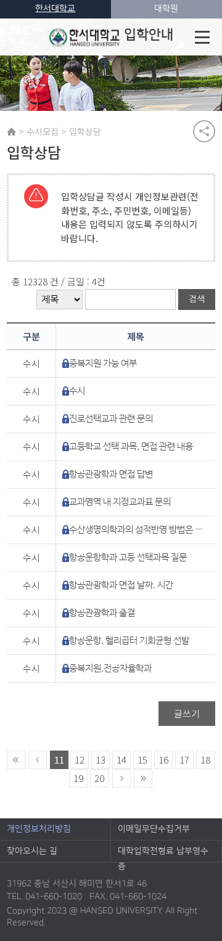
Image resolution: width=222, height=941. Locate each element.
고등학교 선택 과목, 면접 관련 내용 (131, 446)
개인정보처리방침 (39, 829)
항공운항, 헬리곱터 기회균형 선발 (129, 640)
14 (121, 759)
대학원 (166, 9)
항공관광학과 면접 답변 (111, 474)
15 (142, 759)
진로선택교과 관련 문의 (111, 418)
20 (99, 778)
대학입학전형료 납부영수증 (163, 854)
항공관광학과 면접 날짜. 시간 (121, 585)
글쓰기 (187, 713)
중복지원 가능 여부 (103, 363)
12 (79, 759)
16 (163, 759)
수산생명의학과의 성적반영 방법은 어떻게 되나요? (137, 529)
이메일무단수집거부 (154, 829)
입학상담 (85, 131)
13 (100, 759)
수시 (77, 391)
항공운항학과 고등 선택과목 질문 (128, 557)
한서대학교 (55, 9)
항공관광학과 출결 (102, 613)
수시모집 (43, 131)
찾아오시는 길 (32, 851)
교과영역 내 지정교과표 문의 (120, 502)
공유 (204, 131)
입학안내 (148, 35)
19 (78, 778)
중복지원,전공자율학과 (110, 668)
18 (205, 759)
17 (184, 759)
